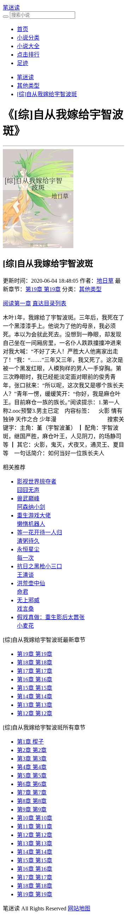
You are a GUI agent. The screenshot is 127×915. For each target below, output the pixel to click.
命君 (22, 592)
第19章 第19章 (43, 289)
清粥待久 (28, 541)
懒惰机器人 (31, 524)
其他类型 (28, 86)
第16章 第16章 (34, 679)
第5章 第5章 (32, 776)
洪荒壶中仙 (31, 583)
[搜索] (5, 17)
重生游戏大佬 (34, 515)
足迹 (22, 63)
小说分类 (28, 38)
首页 (22, 29)
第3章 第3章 (32, 759)
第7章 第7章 (32, 793)
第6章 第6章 (32, 784)
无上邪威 (28, 600)
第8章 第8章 (32, 801)
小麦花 (25, 626)
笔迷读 (11, 8)
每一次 (25, 558)
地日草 (105, 281)
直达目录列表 (49, 303)
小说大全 (28, 46)
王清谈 (25, 575)
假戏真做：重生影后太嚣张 (51, 617)
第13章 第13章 (34, 705)
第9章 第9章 (32, 810)
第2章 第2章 (32, 750)
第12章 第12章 (34, 713)
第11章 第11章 (34, 826)
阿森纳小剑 (31, 507)
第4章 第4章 (32, 767)
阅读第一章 (17, 303)
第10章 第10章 (34, 818)
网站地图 (79, 908)
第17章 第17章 (34, 671)
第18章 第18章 (34, 662)
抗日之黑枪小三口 (39, 566)
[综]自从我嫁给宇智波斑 (47, 94)
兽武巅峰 (28, 498)
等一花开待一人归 (39, 532)
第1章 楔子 (30, 742)
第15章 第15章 (34, 688)
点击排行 (28, 55)
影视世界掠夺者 (36, 482)
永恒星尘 (28, 549)
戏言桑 (25, 609)
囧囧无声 (28, 490)
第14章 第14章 (34, 696)
